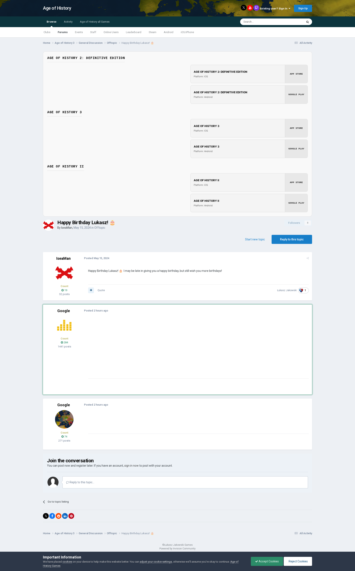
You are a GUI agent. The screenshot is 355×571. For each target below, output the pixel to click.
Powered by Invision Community (177, 548)
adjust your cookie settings (156, 561)
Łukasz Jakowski (287, 290)
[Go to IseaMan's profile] (48, 225)
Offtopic (99, 227)
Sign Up (303, 8)
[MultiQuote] (91, 290)
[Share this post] (308, 258)
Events (79, 32)
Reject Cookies (298, 561)
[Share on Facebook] (52, 516)
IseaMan (66, 227)
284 (65, 342)
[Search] (307, 21)
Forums (63, 32)
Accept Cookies (268, 561)
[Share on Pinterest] (71, 516)
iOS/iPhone (187, 32)
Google (63, 311)
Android (168, 32)
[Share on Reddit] (58, 516)
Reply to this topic (292, 239)
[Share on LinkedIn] (65, 516)
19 (65, 290)
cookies (67, 561)
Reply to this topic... (81, 482)
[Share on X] (46, 516)
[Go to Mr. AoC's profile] (64, 325)
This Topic (291, 21)
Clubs (47, 32)
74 (65, 436)
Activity (68, 21)
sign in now (131, 465)
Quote (101, 290)
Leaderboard (133, 32)
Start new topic (255, 239)
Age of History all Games (94, 21)
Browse (51, 21)
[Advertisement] (163, 349)
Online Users (111, 32)
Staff (93, 32)
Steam (152, 32)
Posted (96, 258)
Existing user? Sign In (274, 8)
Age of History (57, 8)
